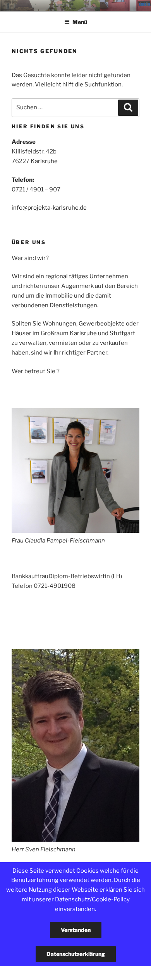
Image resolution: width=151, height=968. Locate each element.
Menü (79, 22)
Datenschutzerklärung (75, 954)
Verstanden (76, 930)
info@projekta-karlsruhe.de (49, 207)
